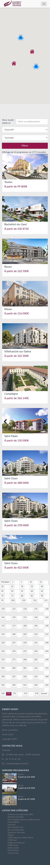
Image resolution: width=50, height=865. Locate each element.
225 (14, 643)
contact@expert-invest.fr (17, 764)
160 (36, 617)
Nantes (21, 785)
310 (36, 668)
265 (47, 651)
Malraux (11, 835)
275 (14, 660)
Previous (6, 166)
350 (14, 685)
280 (25, 660)
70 (2, 596)
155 (25, 617)
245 (3, 651)
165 (47, 617)
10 (31, 582)
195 (3, 634)
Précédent (5, 582)
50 (12, 591)
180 (25, 626)
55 (22, 591)
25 (12, 587)
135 (36, 609)
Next (43, 166)
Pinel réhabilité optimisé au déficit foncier (24, 820)
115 (46, 601)
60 (32, 591)
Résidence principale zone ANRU (20, 814)
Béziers (21, 774)
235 (36, 643)
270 (3, 660)
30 (22, 587)
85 (32, 596)
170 (3, 626)
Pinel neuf (12, 825)
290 (47, 660)
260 (36, 651)
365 (47, 685)
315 (47, 668)
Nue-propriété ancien (16, 830)
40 (42, 587)
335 (36, 677)
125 (14, 609)
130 (25, 609)
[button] (32, 51)
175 (14, 626)
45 (2, 591)
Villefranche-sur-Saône (17, 351)
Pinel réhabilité (13, 822)
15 (41, 582)
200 (14, 634)
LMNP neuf (12, 840)
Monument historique (16, 833)
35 (32, 587)
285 (36, 660)
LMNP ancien (13, 845)
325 (14, 677)
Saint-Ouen (11, 478)
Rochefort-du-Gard (15, 224)
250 (14, 651)
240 (47, 643)
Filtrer (25, 146)
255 (25, 651)
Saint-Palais (11, 436)
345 (3, 685)
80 (22, 596)
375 (25, 694)
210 (36, 634)
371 (14, 694)
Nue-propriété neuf (15, 827)
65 (42, 591)
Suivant (44, 694)
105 (23, 601)
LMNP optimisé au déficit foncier (20, 838)
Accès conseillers (10, 730)
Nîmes (8, 309)
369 (3, 694)
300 (14, 668)
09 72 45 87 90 (13, 759)
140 (47, 609)
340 (47, 677)
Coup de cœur (13, 853)
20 (2, 587)
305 (25, 668)
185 (36, 626)
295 (3, 668)
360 (36, 685)
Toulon (8, 182)
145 (3, 617)
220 (3, 643)
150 (14, 617)
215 (47, 634)
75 (12, 596)
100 (12, 601)
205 (25, 634)
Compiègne (11, 394)
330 (25, 677)
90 (42, 596)
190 (47, 626)
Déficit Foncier (13, 850)
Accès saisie (7, 734)
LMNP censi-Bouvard (16, 843)
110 (34, 601)
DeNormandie (13, 848)
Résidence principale (16, 817)
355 (25, 685)
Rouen (8, 267)
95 (2, 601)
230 (25, 643)
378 (36, 694)
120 (3, 609)
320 (3, 677)
